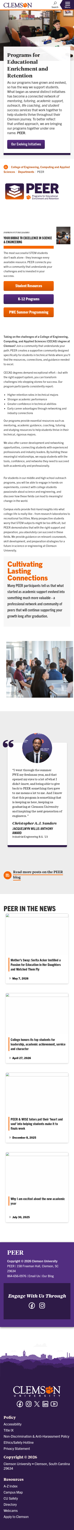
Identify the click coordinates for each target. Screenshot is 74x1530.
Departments (26, 171)
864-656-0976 (16, 1276)
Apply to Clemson (16, 1516)
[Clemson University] (18, 6)
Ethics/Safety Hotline (19, 1442)
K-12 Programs (28, 298)
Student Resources (28, 285)
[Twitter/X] (37, 1406)
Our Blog (48, 1276)
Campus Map (13, 1492)
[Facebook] (20, 1405)
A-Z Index (10, 1486)
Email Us (34, 1276)
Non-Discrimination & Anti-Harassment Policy (36, 1436)
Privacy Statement (17, 1448)
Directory (10, 1504)
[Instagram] (28, 1405)
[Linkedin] (45, 1405)
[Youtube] (54, 1405)
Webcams (11, 1510)
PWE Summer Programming (28, 312)
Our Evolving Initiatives (26, 144)
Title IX (8, 1430)
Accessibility (12, 1424)
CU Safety (11, 1498)
